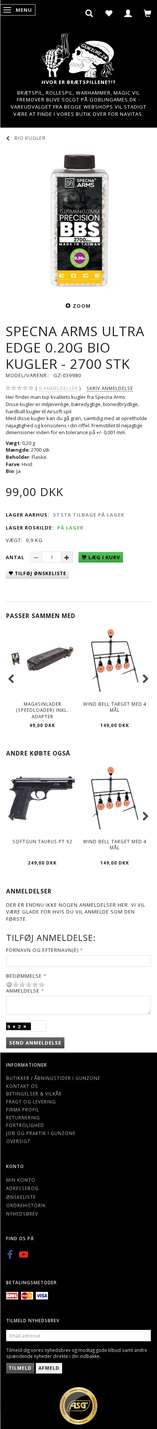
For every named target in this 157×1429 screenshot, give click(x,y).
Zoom (82, 305)
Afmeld (48, 1368)
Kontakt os (22, 1086)
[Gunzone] (78, 53)
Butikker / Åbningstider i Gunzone (53, 1078)
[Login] (128, 13)
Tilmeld (20, 1368)
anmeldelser (58, 388)
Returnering (23, 1117)
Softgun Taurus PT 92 (42, 841)
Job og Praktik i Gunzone (40, 1133)
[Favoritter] (108, 13)
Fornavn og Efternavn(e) (42, 950)
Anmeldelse (23, 990)
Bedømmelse (24, 975)
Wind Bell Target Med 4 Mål (115, 707)
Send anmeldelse (35, 1042)
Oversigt (18, 1141)
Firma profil (22, 1110)
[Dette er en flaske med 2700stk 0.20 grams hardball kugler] (78, 220)
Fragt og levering (31, 1102)
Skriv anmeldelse (110, 388)
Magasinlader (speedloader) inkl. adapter (42, 710)
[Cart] (147, 13)
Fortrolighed (25, 1125)
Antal (16, 557)
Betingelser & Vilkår (34, 1094)
